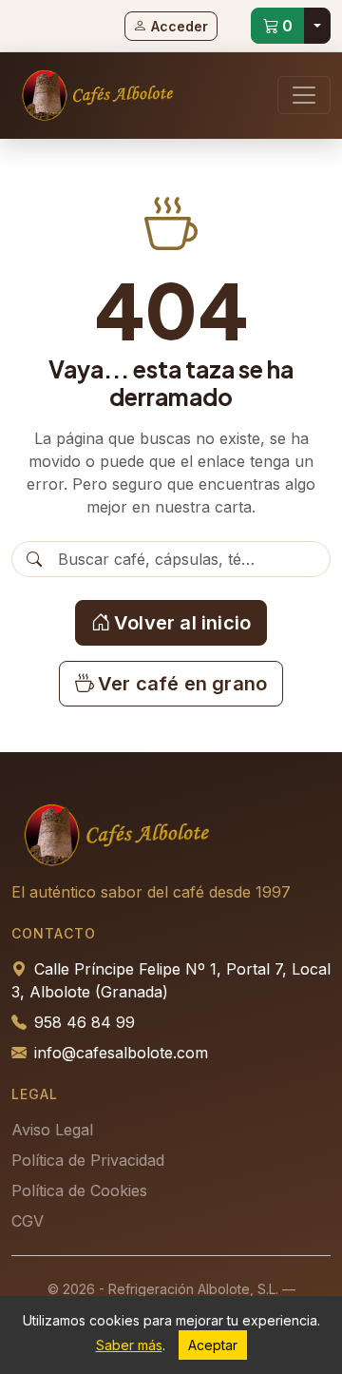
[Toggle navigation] (304, 95)
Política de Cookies (79, 1190)
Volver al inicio (182, 622)
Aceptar (213, 1345)
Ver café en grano (182, 683)
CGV (27, 1220)
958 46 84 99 (84, 1022)
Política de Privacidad (87, 1160)
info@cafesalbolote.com (121, 1052)
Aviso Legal (52, 1129)
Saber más (129, 1345)
